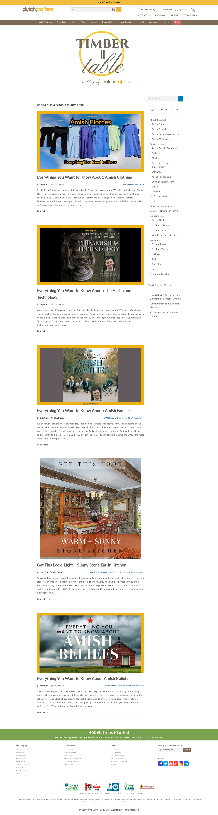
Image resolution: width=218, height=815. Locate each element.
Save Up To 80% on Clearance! (109, 2)
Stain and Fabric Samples (119, 761)
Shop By (141, 22)
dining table (94, 572)
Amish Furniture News (161, 206)
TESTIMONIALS (190, 15)
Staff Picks (157, 264)
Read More (42, 211)
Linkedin (186, 763)
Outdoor (93, 22)
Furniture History (160, 225)
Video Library (68, 755)
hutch (117, 572)
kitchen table (125, 572)
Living (73, 22)
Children (156, 158)
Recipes (155, 259)
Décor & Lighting (108, 22)
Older (152, 269)
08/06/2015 (58, 572)
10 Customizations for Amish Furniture (164, 314)
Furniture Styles (159, 230)
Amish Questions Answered (165, 134)
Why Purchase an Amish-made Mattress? (165, 306)
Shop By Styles (116, 750)
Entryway (156, 172)
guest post (140, 686)
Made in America (22, 761)
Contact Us (20, 752)
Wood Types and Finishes (164, 235)
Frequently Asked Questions (73, 758)
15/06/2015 (59, 418)
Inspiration (155, 240)
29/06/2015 (59, 184)
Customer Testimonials (71, 761)
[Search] (180, 99)
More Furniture (126, 22)
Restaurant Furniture (160, 274)
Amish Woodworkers (162, 139)
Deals (177, 22)
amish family (139, 418)
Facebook (160, 763)
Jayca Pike (44, 572)
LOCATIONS (160, 15)
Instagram (181, 763)
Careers (18, 773)
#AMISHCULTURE (111, 418)
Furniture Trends (160, 249)
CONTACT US (144, 15)
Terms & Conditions (22, 764)
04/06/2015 (59, 686)
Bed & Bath (61, 22)
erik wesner (130, 686)
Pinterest (176, 763)
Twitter (165, 763)
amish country (110, 686)
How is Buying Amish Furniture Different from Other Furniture (165, 297)
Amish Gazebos (161, 196)
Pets (154, 201)
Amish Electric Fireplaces (164, 148)
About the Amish (158, 120)
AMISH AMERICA (126, 418)
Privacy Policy (20, 767)
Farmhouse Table (106, 572)
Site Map (114, 764)
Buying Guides (159, 220)
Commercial (153, 22)
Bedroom (156, 153)
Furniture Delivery (22, 770)
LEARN (174, 15)
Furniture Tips (157, 216)
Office (83, 22)
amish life (121, 686)
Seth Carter (45, 184)
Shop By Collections (117, 755)
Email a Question (97, 794)
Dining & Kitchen (45, 22)
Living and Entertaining (163, 182)
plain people (139, 184)
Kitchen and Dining (161, 177)
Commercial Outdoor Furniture (165, 211)
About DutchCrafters (23, 750)
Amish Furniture (158, 144)
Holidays (156, 254)
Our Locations (21, 755)
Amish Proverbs (160, 129)
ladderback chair (137, 572)
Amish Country (159, 124)
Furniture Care (68, 764)
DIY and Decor (159, 244)
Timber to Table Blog (70, 752)
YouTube (171, 763)
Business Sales (21, 758)
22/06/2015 (59, 304)
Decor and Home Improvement (160, 165)
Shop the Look (116, 752)
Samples (167, 22)
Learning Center (69, 750)
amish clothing (128, 184)
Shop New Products (117, 758)
